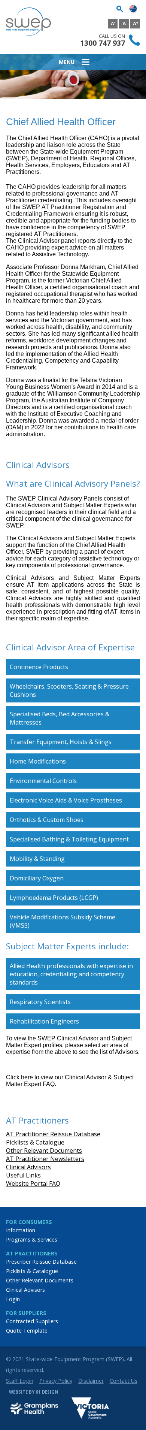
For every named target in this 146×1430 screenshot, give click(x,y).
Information (20, 1230)
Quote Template (27, 1330)
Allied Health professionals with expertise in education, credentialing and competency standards (71, 974)
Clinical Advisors (28, 1167)
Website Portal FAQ (33, 1183)
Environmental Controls (43, 781)
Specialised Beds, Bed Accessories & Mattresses (59, 718)
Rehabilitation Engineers (44, 1021)
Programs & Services (31, 1239)
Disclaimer (91, 1380)
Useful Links (23, 1175)
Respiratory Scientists (40, 1002)
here (27, 1077)
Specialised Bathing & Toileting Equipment (69, 839)
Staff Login (19, 1380)
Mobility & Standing (37, 859)
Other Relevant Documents (44, 1150)
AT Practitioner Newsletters (45, 1159)
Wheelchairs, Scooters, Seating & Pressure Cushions (69, 690)
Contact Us (123, 1380)
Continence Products (39, 667)
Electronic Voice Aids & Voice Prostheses (66, 800)
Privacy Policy (55, 1380)
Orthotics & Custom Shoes (46, 820)
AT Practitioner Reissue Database (53, 1134)
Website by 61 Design (33, 1392)
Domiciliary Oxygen (37, 878)
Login (13, 1299)
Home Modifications (38, 761)
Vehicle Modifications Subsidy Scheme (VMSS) (62, 921)
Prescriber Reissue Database (41, 1261)
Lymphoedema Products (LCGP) (54, 898)
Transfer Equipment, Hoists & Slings (61, 742)
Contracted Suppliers (32, 1321)
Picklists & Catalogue (35, 1142)
